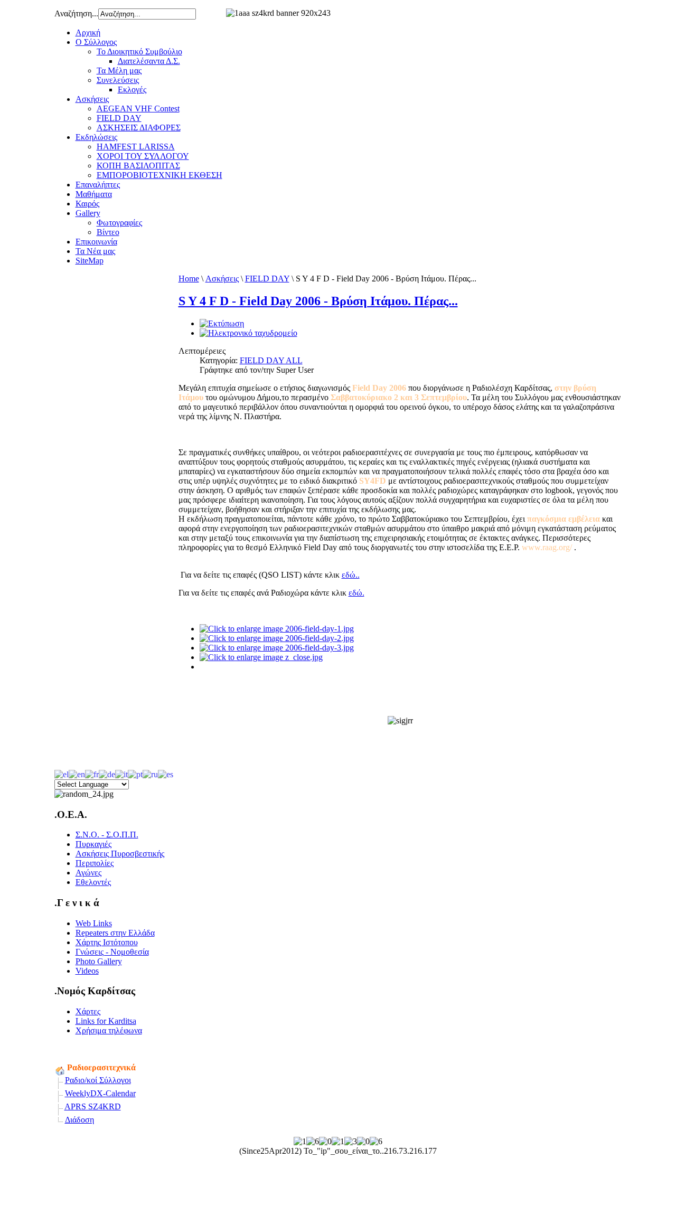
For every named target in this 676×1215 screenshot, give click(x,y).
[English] (77, 773)
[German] (107, 773)
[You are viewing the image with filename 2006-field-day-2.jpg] (277, 638)
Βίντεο (108, 232)
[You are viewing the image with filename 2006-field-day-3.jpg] (277, 647)
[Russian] (150, 773)
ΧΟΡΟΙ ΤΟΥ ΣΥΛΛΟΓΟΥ (143, 156)
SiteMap (90, 260)
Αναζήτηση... (76, 13)
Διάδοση (79, 1119)
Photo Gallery (99, 961)
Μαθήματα (94, 194)
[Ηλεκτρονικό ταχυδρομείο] (248, 332)
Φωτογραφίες (119, 222)
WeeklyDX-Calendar (100, 1093)
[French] (92, 773)
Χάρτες (88, 1011)
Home (189, 278)
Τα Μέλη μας (119, 70)
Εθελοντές (93, 882)
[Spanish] (165, 773)
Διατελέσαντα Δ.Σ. (149, 60)
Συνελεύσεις (118, 80)
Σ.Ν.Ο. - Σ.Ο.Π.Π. (107, 834)
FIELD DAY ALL (271, 360)
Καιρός (87, 203)
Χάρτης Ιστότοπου (107, 942)
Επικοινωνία (96, 241)
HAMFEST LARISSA (136, 146)
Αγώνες (88, 872)
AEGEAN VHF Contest (138, 108)
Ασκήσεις (92, 99)
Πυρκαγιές (93, 844)
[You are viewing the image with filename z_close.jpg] (261, 657)
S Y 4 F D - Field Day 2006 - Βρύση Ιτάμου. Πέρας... (318, 301)
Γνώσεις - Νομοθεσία (112, 951)
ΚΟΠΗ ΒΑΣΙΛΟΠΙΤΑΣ (138, 165)
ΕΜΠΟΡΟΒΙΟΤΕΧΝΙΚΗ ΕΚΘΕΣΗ (159, 175)
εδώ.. (351, 574)
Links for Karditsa (106, 1020)
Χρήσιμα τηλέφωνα (109, 1030)
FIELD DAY (119, 118)
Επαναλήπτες (98, 184)
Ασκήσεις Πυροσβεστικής (120, 853)
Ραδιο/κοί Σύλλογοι (98, 1080)
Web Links (94, 923)
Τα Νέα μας (95, 251)
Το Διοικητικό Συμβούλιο (139, 51)
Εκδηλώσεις (96, 137)
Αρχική (88, 32)
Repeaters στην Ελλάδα (115, 932)
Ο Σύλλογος (96, 41)
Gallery (88, 213)
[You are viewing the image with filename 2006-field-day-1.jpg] (277, 628)
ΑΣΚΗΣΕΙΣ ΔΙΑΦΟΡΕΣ (139, 127)
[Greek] (61, 773)
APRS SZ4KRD (92, 1106)
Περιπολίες (95, 863)
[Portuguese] (135, 773)
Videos (87, 970)
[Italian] (121, 773)
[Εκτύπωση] (222, 323)
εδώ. (356, 592)
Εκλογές (132, 89)
